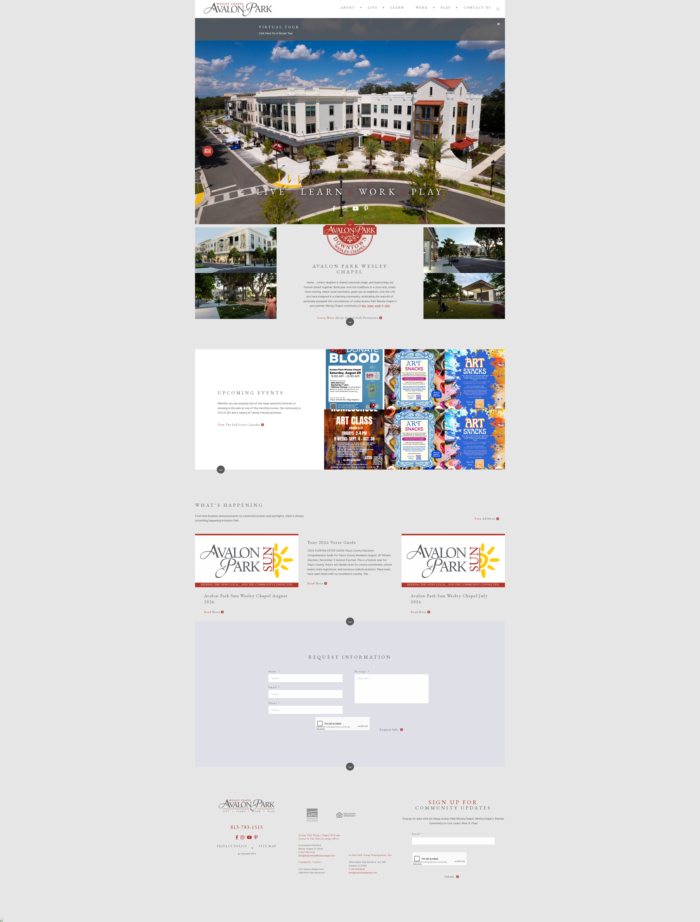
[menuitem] (348, 7)
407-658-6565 (358, 869)
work (378, 305)
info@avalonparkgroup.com (363, 872)
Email (274, 687)
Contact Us (477, 7)
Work (422, 7)
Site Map (268, 846)
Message (362, 671)
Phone (274, 703)
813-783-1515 (246, 827)
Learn (397, 7)
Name (274, 671)
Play (446, 7)
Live (373, 7)
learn (370, 305)
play (387, 305)
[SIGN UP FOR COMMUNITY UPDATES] (207, 151)
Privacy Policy (232, 846)
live (364, 305)
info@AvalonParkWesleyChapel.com (316, 855)
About (348, 7)
